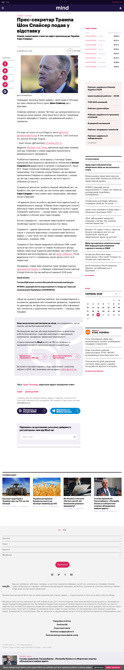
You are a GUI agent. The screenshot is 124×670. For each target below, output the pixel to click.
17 (88, 311)
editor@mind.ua (68, 369)
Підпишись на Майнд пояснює (64, 411)
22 (114, 311)
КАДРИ (19, 392)
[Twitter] (58, 574)
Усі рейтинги (92, 143)
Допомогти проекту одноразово (62, 357)
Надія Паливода (30, 385)
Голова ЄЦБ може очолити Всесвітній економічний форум (45, 282)
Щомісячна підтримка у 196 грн (29, 357)
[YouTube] (71, 574)
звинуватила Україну (28, 269)
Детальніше (98, 667)
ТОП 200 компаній (97, 102)
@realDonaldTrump (27, 136)
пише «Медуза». (65, 254)
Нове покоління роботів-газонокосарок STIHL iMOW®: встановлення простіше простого (102, 352)
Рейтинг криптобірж (98, 108)
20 (103, 311)
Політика (28, 16)
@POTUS (63, 132)
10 (88, 307)
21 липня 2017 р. (54, 143)
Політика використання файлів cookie (62, 635)
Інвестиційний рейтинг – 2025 (103, 96)
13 (103, 307)
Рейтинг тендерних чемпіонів (103, 130)
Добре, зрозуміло (113, 667)
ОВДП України (91, 28)
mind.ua (89, 595)
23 (119, 311)
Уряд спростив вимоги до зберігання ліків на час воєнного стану (102, 167)
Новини (20, 16)
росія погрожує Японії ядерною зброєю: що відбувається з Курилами (101, 268)
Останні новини (92, 159)
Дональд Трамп (31, 392)
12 (98, 307)
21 (108, 311)
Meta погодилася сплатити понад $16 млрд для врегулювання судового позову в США (102, 245)
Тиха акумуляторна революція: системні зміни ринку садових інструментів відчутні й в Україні (101, 363)
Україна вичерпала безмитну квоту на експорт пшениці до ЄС (45, 501)
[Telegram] (64, 574)
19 (98, 311)
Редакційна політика (62, 621)
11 (93, 307)
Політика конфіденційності (62, 632)
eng (7, 2)
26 (98, 314)
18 (93, 311)
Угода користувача (62, 628)
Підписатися (117, 2)
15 (114, 307)
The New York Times (37, 148)
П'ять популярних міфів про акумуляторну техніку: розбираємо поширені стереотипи (102, 341)
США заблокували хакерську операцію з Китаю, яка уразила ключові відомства (100, 220)
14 (108, 307)
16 (119, 307)
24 (88, 315)
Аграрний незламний (99, 123)
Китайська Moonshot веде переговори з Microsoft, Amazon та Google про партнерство (102, 256)
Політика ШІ (62, 625)
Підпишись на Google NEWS (29, 411)
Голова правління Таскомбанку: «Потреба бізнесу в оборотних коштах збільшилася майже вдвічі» (106, 504)
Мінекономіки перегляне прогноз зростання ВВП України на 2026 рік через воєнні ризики (103, 178)
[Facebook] (52, 574)
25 (93, 315)
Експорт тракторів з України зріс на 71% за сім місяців (15, 501)
